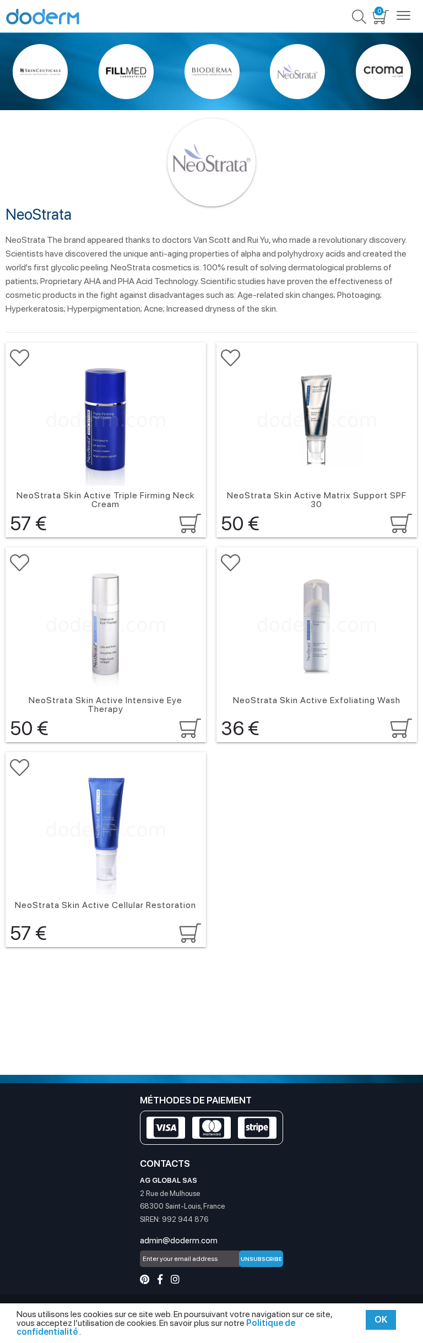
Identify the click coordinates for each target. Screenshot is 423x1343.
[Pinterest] (144, 1279)
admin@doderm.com (179, 1241)
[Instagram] (175, 1279)
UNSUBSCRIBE (261, 1258)
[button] (19, 358)
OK (381, 1319)
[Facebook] (160, 1279)
